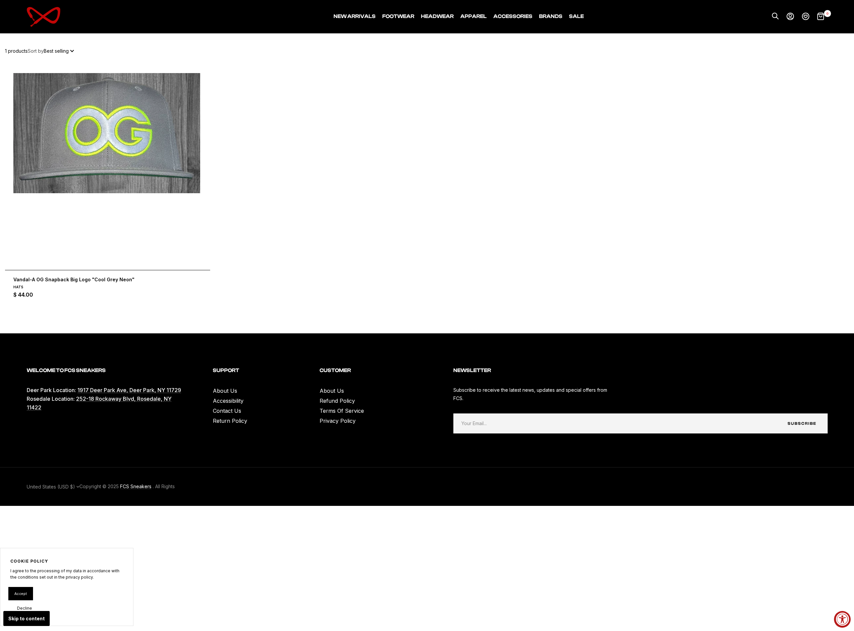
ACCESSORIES (512, 16)
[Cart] (820, 17)
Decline (24, 608)
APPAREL (473, 16)
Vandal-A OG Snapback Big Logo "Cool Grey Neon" (73, 279)
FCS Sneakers (135, 486)
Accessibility (228, 400)
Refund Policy (337, 400)
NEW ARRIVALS (355, 16)
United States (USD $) (51, 487)
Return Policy (230, 420)
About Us (225, 390)
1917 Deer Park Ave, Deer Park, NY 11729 (129, 390)
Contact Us (227, 410)
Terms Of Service (342, 410)
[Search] (775, 17)
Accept (20, 593)
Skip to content (26, 618)
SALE (576, 16)
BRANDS (550, 16)
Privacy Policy (338, 420)
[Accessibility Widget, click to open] (842, 619)
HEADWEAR (437, 16)
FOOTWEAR (398, 16)
